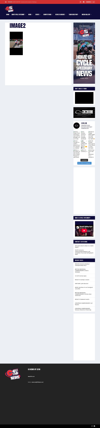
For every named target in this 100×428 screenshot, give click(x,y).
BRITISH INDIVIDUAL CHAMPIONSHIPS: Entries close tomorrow (83, 294)
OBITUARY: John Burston (81, 283)
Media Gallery (86, 15)
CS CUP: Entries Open (80, 276)
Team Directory (73, 15)
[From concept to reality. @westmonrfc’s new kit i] (76, 144)
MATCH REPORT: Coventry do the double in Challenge (24, 2)
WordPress (23, 426)
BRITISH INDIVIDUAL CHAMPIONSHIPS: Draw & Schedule (81, 270)
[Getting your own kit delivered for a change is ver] (91, 153)
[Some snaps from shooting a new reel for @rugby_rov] (76, 135)
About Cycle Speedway (18, 15)
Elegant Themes (13, 426)
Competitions (47, 15)
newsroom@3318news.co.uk (82, 251)
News (29, 15)
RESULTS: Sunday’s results (82, 279)
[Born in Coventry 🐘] (84, 153)
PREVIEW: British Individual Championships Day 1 (82, 264)
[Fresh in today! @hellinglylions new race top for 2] (91, 135)
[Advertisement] (38, 67)
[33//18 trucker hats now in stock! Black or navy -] (91, 144)
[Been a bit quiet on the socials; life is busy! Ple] (76, 153)
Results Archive (60, 15)
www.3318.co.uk (31, 376)
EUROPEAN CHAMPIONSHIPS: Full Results (83, 303)
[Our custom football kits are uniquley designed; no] (84, 135)
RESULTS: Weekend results (82, 299)
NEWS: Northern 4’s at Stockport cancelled (84, 288)
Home (7, 15)
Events (37, 15)
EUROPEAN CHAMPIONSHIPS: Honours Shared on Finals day (83, 309)
